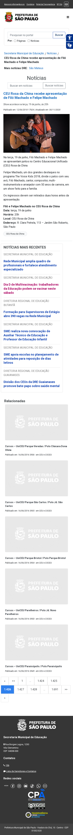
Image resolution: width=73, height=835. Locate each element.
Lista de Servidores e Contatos (21, 771)
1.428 (33, 689)
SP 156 (59, 4)
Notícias (35, 41)
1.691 (55, 689)
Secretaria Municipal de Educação (24, 53)
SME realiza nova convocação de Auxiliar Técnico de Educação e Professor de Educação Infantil (27, 335)
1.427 (20, 689)
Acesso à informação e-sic (14, 4)
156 (7, 765)
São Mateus (36, 68)
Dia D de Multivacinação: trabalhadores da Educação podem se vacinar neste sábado (31, 288)
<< (13, 681)
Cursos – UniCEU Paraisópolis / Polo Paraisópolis (33, 666)
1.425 (54, 681)
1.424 (41, 681)
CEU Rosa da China (15, 234)
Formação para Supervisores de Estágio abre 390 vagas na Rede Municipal (32, 314)
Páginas (21, 41)
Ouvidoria (30, 4)
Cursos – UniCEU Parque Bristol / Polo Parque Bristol (35, 558)
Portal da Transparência (45, 4)
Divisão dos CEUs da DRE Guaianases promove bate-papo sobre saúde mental (32, 384)
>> (66, 689)
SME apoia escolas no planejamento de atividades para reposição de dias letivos (31, 358)
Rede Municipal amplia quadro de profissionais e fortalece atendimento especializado (30, 265)
